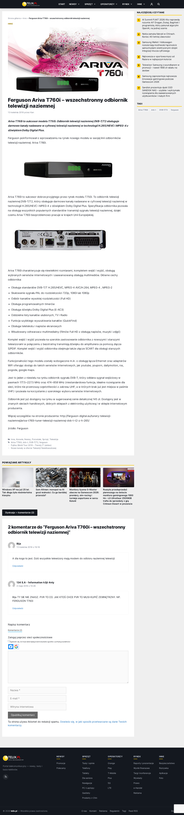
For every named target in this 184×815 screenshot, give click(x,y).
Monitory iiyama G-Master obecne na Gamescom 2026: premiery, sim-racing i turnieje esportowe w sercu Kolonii (84, 495)
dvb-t (25, 442)
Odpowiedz (17, 566)
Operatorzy (107, 4)
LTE (109, 788)
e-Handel (138, 788)
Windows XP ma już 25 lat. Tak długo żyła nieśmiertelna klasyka (17, 492)
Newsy (73, 4)
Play (110, 768)
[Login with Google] (16, 646)
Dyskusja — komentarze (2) (19, 512)
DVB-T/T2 (33, 442)
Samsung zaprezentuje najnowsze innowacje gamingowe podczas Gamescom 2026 (159, 79)
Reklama (138, 793)
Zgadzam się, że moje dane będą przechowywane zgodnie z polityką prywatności (40, 642)
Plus (110, 778)
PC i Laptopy (88, 788)
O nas (84, 811)
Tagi (124, 811)
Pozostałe (36, 439)
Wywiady (138, 778)
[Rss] (5, 777)
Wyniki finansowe (142, 768)
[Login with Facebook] (10, 646)
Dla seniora (87, 778)
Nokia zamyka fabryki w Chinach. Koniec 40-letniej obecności (158, 35)
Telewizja (54, 439)
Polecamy (61, 768)
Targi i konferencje (142, 773)
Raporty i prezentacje (144, 763)
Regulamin (115, 811)
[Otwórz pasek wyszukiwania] (158, 4)
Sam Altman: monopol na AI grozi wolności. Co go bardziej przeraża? (51, 492)
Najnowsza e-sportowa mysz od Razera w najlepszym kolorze (158, 58)
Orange (111, 763)
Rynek (125, 4)
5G (109, 783)
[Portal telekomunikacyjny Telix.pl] (13, 758)
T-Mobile (112, 773)
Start (62, 4)
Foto (161, 778)
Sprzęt (89, 4)
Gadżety (86, 793)
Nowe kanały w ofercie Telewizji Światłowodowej (33, 448)
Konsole (19, 439)
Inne (139, 4)
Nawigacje (87, 783)
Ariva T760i (16, 442)
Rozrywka (163, 768)
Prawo (136, 783)
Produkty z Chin (89, 798)
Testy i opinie (88, 763)
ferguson (43, 442)
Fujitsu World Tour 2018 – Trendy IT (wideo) (31, 445)
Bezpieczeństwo (167, 763)
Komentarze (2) (15, 630)
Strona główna (14, 18)
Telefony (86, 768)
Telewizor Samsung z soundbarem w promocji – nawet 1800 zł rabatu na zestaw (160, 68)
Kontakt (93, 811)
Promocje (60, 763)
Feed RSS (133, 811)
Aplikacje (163, 773)
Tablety (85, 773)
